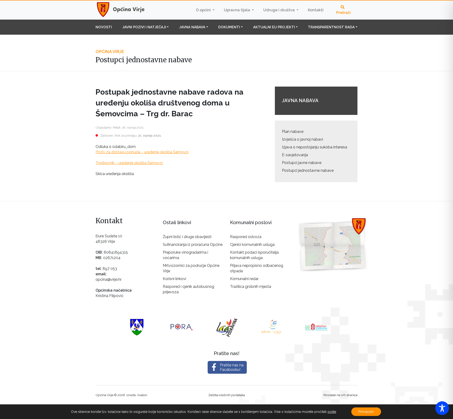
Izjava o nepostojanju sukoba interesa (314, 147)
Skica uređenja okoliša (115, 174)
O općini (204, 10)
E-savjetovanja (295, 155)
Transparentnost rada (331, 27)
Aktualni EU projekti (274, 27)
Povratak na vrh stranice (340, 395)
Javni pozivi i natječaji (144, 27)
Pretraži (343, 12)
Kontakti (315, 10)
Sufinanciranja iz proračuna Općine (192, 244)
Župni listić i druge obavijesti (187, 237)
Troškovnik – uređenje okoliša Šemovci (129, 163)
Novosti (104, 27)
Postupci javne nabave (301, 162)
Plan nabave (292, 131)
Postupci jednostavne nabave (308, 170)
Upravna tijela (237, 10)
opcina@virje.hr (109, 279)
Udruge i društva (279, 10)
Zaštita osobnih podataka (226, 395)
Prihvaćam (366, 412)
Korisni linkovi (174, 279)
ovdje (331, 412)
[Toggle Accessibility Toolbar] (442, 408)
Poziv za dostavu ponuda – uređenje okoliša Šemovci (142, 152)
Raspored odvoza (245, 237)
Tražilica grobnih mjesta (250, 286)
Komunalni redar (244, 279)
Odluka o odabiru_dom (116, 146)
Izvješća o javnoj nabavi (302, 139)
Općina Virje (125, 9)
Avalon (142, 395)
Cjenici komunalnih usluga (252, 244)
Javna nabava (192, 27)
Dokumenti (229, 27)
